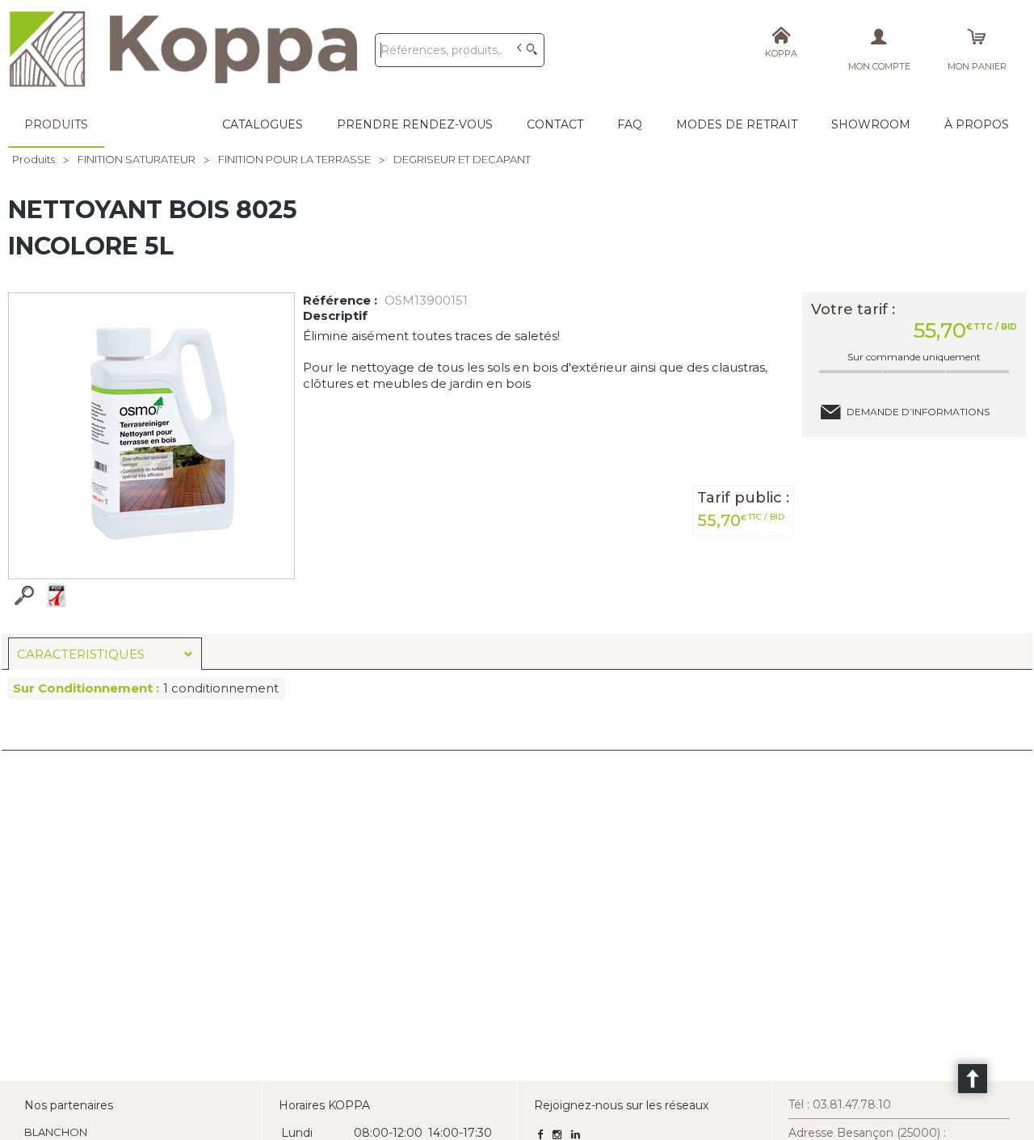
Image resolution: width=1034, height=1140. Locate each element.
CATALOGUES (262, 124)
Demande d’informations (918, 412)
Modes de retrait (736, 124)
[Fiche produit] (56, 595)
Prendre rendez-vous (415, 124)
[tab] (105, 653)
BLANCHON (55, 1131)
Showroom (870, 124)
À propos (976, 124)
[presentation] (105, 654)
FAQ (629, 124)
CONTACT (555, 124)
